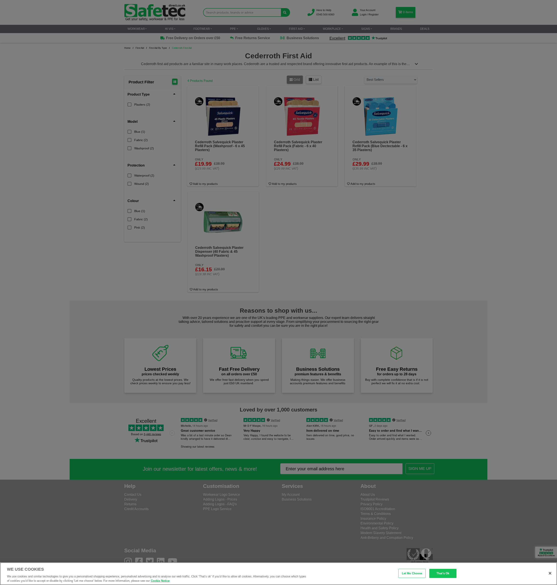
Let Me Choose (412, 573)
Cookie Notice (160, 580)
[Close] (550, 573)
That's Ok (442, 573)
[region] (278, 573)
